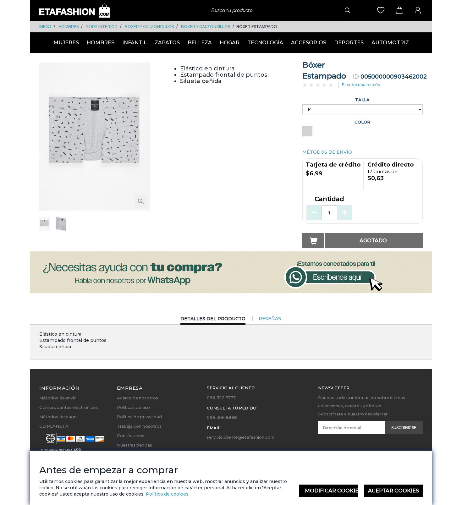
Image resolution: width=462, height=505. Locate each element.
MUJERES (66, 43)
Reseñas (270, 318)
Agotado (373, 241)
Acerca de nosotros (137, 397)
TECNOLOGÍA (265, 43)
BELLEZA (200, 43)
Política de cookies (167, 494)
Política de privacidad (139, 416)
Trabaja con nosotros (139, 426)
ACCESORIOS (308, 43)
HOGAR (229, 43)
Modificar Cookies (331, 491)
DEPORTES (349, 43)
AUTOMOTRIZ (390, 43)
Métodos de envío (58, 397)
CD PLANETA (54, 426)
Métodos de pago (58, 416)
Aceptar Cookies (393, 491)
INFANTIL (134, 43)
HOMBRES (68, 26)
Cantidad (329, 199)
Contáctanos (131, 435)
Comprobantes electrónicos (68, 407)
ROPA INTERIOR (102, 26)
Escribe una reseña (361, 84)
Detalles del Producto (212, 320)
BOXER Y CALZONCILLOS (149, 26)
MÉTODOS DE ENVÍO (327, 152)
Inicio (45, 26)
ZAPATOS (167, 43)
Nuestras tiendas (134, 444)
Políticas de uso (133, 407)
